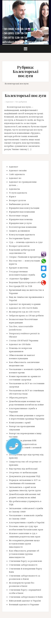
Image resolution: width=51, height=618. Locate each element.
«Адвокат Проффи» (19, 278)
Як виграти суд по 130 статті (24, 311)
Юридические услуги (20, 223)
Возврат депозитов (19, 246)
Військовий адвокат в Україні (25, 600)
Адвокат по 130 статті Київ (23, 307)
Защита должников (19, 230)
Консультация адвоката (22, 234)
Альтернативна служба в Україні (26, 522)
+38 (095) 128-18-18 (14, 33)
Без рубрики (21, 101)
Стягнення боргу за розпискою (25, 561)
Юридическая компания (22, 211)
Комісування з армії (20, 422)
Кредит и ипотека (18, 267)
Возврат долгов (17, 200)
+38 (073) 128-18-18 (14, 37)
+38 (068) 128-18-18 (14, 29)
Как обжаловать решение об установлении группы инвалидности (24, 554)
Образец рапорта (18, 397)
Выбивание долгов (19, 204)
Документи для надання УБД (24, 476)
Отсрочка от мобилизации (23, 472)
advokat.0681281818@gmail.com (24, 42)
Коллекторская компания (22, 227)
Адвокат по (15, 178)
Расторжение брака (19, 238)
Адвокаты (14, 189)
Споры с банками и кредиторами (26, 256)
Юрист (12, 196)
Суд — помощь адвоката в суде (26, 242)
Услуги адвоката (18, 192)
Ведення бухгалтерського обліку (26, 282)
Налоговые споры (18, 215)
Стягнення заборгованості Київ (26, 596)
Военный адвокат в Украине (24, 604)
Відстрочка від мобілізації (23, 468)
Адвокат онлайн (18, 170)
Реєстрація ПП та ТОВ (20, 286)
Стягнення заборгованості (23, 564)
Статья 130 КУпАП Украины (23, 340)
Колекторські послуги (25, 95)
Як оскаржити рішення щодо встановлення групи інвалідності (24, 543)
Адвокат (10, 101)
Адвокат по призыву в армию (25, 304)
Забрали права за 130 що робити (26, 315)
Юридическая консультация (24, 208)
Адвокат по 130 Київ (19, 344)
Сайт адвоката (17, 174)
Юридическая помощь (21, 219)
